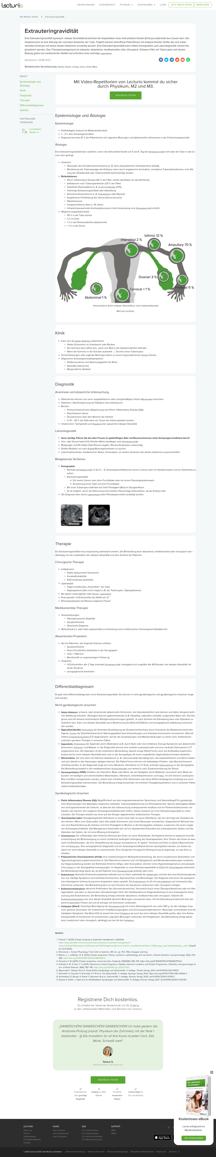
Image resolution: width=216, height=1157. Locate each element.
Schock (145, 355)
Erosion (73, 733)
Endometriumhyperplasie (73, 888)
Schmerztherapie (119, 768)
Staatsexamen (145, 5)
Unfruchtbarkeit (176, 867)
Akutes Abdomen (69, 712)
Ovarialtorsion (68, 836)
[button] (126, 95)
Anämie (91, 448)
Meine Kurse (202, 5)
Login (163, 5)
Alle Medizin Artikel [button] (29, 17)
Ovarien (117, 843)
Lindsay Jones (78, 67)
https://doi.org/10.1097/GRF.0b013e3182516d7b (84, 958)
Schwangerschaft (156, 152)
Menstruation (147, 399)
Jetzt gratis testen (181, 5)
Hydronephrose (166, 765)
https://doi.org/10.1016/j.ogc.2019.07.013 (111, 967)
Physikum (125, 5)
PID (140, 410)
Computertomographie (79, 737)
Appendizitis (67, 744)
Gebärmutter (152, 874)
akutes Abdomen (83, 341)
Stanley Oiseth (64, 67)
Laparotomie (106, 53)
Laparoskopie (94, 494)
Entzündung (87, 730)
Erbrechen (78, 747)
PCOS (155, 166)
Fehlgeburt (66, 906)
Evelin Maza (91, 67)
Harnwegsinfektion (70, 772)
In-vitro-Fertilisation (107, 187)
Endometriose (104, 194)
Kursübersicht (107, 5)
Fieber (161, 776)
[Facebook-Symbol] (169, 1128)
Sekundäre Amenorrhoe (78, 366)
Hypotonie (97, 424)
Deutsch (173, 1151)
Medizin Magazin (86, 5)
